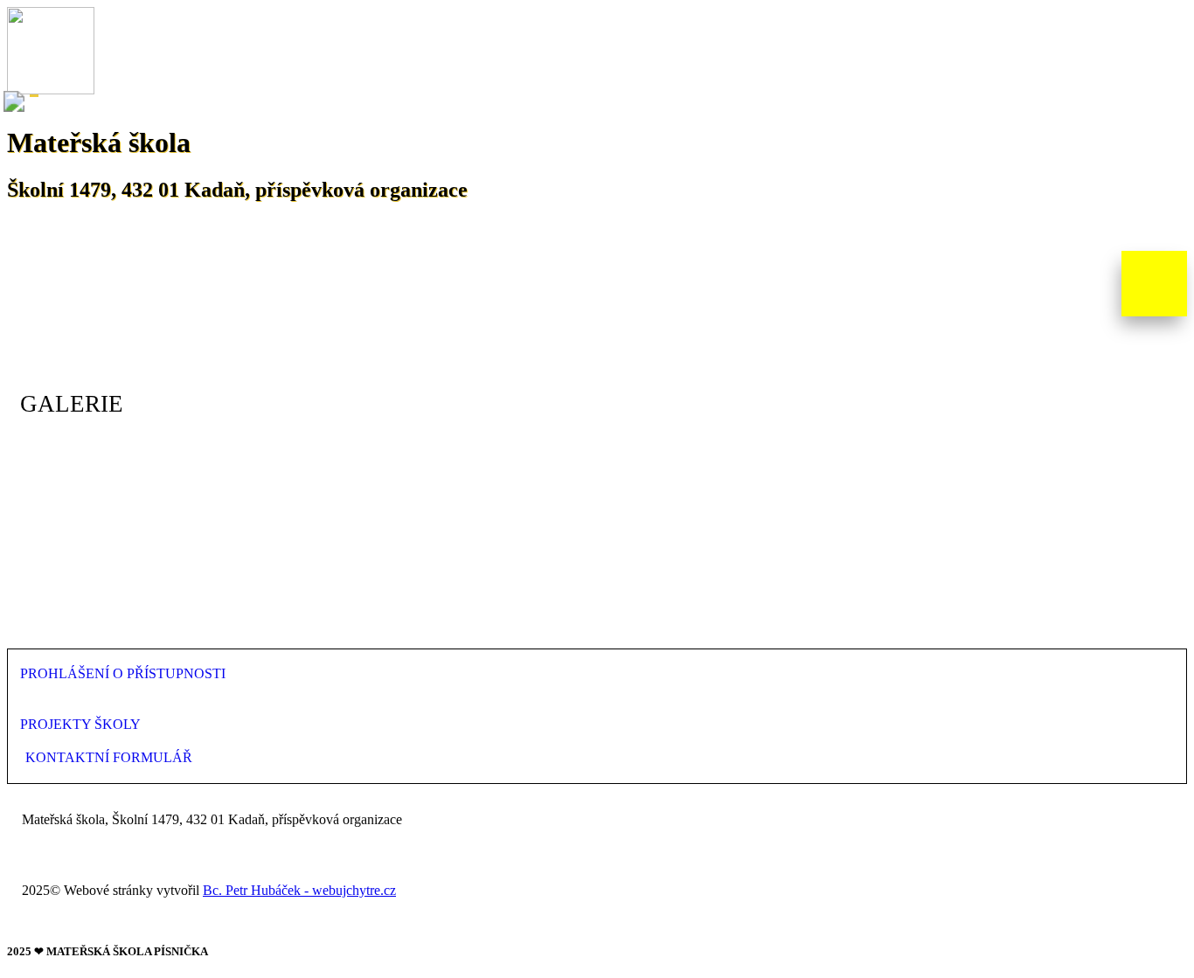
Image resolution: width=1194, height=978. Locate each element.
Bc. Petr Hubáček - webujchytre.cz (299, 890)
